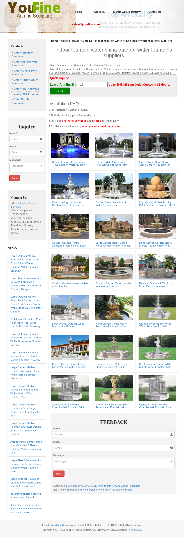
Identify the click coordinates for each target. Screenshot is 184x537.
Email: (13, 146)
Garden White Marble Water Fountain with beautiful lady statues (111, 165)
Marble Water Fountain (126, 11)
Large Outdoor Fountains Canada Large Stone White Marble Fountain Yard (25, 482)
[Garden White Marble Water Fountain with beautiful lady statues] (113, 145)
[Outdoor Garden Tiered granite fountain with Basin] (113, 266)
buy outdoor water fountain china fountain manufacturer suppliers (103, 485)
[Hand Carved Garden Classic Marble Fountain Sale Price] (157, 226)
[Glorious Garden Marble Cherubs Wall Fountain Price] (69, 387)
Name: (13, 133)
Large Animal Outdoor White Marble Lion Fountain (68, 325)
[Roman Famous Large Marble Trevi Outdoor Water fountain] (69, 145)
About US (99, 11)
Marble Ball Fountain (26, 88)
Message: (15, 159)
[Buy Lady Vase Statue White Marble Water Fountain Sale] (157, 347)
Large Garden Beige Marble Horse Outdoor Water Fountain (113, 244)
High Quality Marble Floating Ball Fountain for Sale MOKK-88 (157, 204)
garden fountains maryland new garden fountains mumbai (99, 489)
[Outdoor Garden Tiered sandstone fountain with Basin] (69, 226)
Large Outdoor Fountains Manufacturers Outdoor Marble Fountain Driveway (25, 356)
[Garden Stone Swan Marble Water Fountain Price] (113, 185)
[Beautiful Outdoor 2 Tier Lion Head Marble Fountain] (157, 266)
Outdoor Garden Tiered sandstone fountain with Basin (69, 244)
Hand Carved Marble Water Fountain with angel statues (111, 325)
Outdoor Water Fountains (76, 40)
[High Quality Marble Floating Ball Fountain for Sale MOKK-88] (157, 185)
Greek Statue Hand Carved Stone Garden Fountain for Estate (154, 165)
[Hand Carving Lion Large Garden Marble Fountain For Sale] (69, 185)
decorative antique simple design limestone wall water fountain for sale (26, 508)
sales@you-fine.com (60, 525)
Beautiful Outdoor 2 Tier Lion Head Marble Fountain (155, 284)
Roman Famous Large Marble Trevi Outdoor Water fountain (69, 163)
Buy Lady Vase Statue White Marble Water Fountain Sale (155, 365)
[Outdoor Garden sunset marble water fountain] (69, 266)
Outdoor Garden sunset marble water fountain (70, 284)
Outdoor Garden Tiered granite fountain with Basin (113, 284)
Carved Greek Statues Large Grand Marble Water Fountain (69, 365)
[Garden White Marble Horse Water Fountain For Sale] (157, 307)
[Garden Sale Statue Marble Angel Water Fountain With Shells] (113, 387)
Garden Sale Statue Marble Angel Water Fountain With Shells (111, 407)
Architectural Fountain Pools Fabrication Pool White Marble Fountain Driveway (26, 323)
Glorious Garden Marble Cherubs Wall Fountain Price (68, 406)
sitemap (138, 530)
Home (78, 11)
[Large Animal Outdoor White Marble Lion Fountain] (69, 307)
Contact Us (154, 11)
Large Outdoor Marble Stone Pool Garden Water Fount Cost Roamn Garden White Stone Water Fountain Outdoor (26, 304)
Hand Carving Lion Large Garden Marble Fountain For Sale (68, 205)
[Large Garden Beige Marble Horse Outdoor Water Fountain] (113, 226)
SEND (58, 473)
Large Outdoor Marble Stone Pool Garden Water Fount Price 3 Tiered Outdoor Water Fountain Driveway (25, 263)
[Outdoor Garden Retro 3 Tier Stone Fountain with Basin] (113, 347)
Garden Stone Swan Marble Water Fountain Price (111, 204)
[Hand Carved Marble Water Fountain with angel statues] (113, 307)
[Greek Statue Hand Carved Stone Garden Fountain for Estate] (157, 145)
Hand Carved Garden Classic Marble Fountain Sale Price (155, 244)
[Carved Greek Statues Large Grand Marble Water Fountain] (69, 347)
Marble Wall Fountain (26, 94)
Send (15, 178)
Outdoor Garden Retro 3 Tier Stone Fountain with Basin (112, 365)
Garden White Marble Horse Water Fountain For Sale (155, 325)
